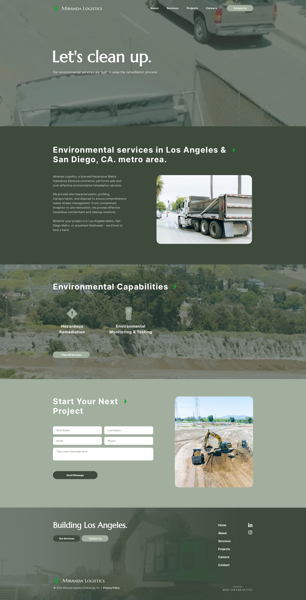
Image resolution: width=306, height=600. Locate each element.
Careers (223, 557)
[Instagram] (250, 532)
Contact (223, 565)
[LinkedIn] (250, 525)
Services (224, 541)
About (222, 533)
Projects (224, 549)
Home (222, 525)
